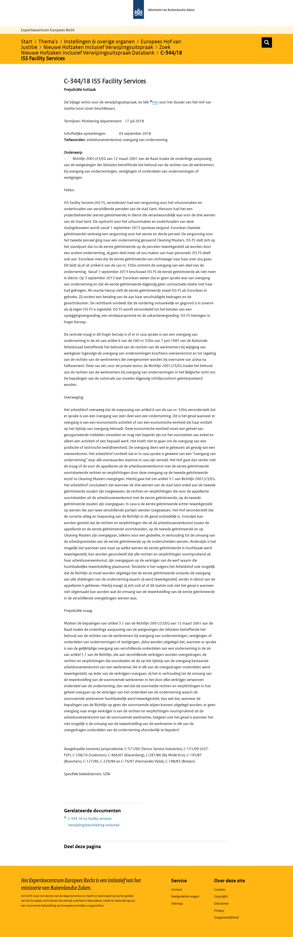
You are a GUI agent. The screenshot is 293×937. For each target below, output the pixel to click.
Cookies (219, 889)
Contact (176, 889)
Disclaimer (221, 903)
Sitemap (177, 903)
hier (155, 102)
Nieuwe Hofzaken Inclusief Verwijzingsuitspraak (98, 47)
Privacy (219, 910)
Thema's (48, 41)
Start (26, 41)
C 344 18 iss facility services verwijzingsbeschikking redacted (93, 821)
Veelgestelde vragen (185, 896)
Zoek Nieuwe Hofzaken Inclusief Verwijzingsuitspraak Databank (95, 50)
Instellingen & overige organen (99, 41)
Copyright (221, 896)
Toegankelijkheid (226, 917)
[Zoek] (267, 42)
